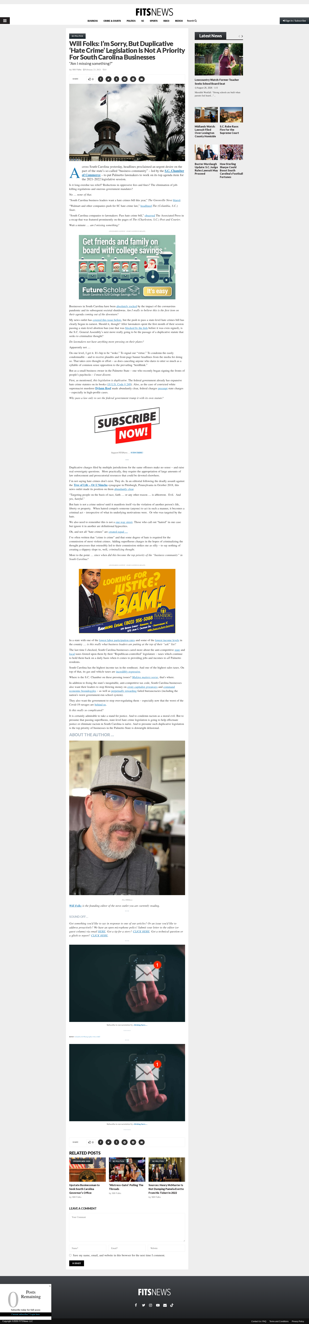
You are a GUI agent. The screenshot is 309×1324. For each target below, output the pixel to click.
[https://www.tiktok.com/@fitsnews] (172, 1305)
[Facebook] (138, 1305)
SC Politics (77, 36)
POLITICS (131, 20)
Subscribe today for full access (25, 1309)
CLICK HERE (141, 931)
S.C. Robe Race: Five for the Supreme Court (229, 129)
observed (150, 215)
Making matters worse (145, 677)
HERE (101, 931)
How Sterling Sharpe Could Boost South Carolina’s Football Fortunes (231, 170)
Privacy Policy (298, 1321)
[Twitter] (145, 1305)
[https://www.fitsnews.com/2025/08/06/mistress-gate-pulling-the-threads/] (127, 1169)
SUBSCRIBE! (137, 452)
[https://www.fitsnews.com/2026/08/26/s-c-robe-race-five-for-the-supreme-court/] (231, 114)
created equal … (118, 531)
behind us (100, 704)
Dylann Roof (103, 388)
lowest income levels (167, 640)
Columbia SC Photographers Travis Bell (87, 1037)
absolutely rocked (126, 306)
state (177, 650)
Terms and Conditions (279, 1321)
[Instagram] (152, 1305)
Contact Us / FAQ (258, 1321)
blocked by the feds (136, 328)
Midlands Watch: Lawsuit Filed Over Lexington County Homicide (205, 131)
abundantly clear (123, 489)
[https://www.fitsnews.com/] (154, 12)
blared (176, 200)
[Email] (166, 1305)
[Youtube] (159, 1305)
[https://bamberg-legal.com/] (127, 632)
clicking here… (140, 1024)
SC (142, 20)
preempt (163, 388)
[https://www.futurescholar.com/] (127, 298)
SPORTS (154, 20)
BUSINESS (93, 20)
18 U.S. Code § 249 (119, 384)
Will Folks (76, 69)
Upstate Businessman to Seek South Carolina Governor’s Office (84, 1189)
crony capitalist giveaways (142, 687)
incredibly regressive (128, 671)
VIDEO (166, 20)
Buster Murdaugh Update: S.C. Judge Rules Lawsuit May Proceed (206, 168)
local (72, 654)
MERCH (179, 20)
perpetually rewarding (124, 691)
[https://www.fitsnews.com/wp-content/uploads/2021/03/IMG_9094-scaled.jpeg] (127, 818)
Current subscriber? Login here (26, 1314)
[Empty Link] (239, 36)
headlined (146, 206)
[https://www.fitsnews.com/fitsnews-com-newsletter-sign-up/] (127, 983)
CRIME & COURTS (112, 20)
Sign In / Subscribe (296, 20)
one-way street (124, 522)
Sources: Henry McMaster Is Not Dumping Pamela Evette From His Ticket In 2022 (166, 1189)
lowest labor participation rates (117, 640)
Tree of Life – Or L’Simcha (91, 485)
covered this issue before (107, 320)
